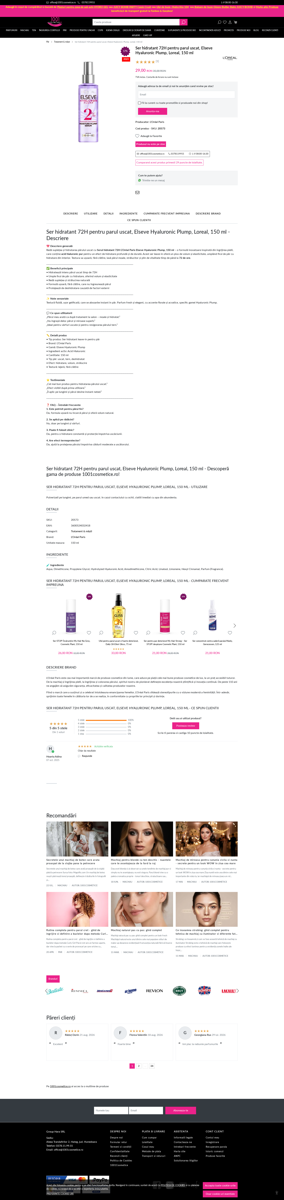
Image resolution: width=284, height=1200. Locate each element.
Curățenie (159, 30)
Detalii (109, 213)
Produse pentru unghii (82, 30)
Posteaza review (185, 725)
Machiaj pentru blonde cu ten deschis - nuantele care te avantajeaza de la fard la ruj (141, 862)
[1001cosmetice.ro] (64, 22)
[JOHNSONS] (104, 997)
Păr (65, 30)
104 (172, 7)
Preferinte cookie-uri (60, 1194)
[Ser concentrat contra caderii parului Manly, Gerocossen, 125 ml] (212, 615)
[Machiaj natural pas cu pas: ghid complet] (142, 909)
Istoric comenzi (215, 1151)
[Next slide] (234, 626)
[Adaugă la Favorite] (89, 633)
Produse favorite (215, 1156)
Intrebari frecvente (185, 1147)
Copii (100, 30)
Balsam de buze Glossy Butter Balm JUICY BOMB (224, 7)
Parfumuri (11, 30)
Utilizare (91, 213)
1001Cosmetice (119, 1165)
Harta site (179, 1151)
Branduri (53, 979)
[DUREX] (129, 997)
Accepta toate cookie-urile (220, 1185)
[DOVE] (179, 997)
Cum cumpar (149, 1138)
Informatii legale (183, 1138)
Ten (34, 30)
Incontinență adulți (210, 30)
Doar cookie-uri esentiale (220, 1194)
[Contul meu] (230, 22)
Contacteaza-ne (183, 1142)
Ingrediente (128, 213)
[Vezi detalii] (54, 633)
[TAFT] (79, 997)
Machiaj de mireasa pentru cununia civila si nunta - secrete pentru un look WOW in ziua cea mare (206, 862)
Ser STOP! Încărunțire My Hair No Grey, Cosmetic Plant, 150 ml (71, 642)
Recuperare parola (216, 1147)
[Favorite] (224, 22)
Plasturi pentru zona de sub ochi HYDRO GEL (82, 7)
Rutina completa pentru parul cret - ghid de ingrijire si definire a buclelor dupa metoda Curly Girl (76, 932)
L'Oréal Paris (157, 122)
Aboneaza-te (180, 1110)
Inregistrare (212, 1142)
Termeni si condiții (120, 1147)
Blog (256, 30)
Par (60, 952)
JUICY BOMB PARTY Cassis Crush (132, 7)
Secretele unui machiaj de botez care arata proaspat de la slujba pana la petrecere (73, 862)
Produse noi (243, 30)
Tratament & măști (62, 42)
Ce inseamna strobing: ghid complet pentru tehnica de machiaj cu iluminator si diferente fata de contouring (206, 932)
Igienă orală (112, 30)
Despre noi (116, 1138)
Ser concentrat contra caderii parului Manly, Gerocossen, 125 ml (212, 642)
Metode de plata (151, 1151)
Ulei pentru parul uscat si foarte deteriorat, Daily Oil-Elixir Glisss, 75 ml (118, 642)
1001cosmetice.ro (60, 1086)
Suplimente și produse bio (182, 30)
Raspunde (87, 756)
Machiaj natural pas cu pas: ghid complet (136, 930)
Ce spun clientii (139, 220)
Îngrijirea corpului (49, 30)
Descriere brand (208, 213)
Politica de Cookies (121, 1161)
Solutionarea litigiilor (186, 1161)
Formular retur (118, 1142)
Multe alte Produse (267, 7)
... (145, 1066)
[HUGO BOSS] (204, 997)
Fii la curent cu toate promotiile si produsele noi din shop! (175, 103)
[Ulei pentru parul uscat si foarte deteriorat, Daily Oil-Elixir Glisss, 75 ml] (118, 615)
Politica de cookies (173, 1185)
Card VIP (147, 35)
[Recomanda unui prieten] (137, 192)
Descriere (70, 213)
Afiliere (136, 35)
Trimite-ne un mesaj (153, 180)
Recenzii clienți (270, 30)
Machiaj (24, 30)
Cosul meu (148, 1147)
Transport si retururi (153, 1156)
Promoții (229, 30)
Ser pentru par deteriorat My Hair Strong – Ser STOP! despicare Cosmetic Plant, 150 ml (165, 642)
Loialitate (147, 1142)
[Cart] (235, 22)
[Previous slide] (46, 991)
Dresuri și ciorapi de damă (137, 30)
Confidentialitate (120, 1151)
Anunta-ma (152, 111)
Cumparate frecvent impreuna (167, 213)
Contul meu (212, 1138)
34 (151, 1066)
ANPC (177, 1156)
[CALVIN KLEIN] (229, 997)
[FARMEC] (154, 997)
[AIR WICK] (54, 997)
